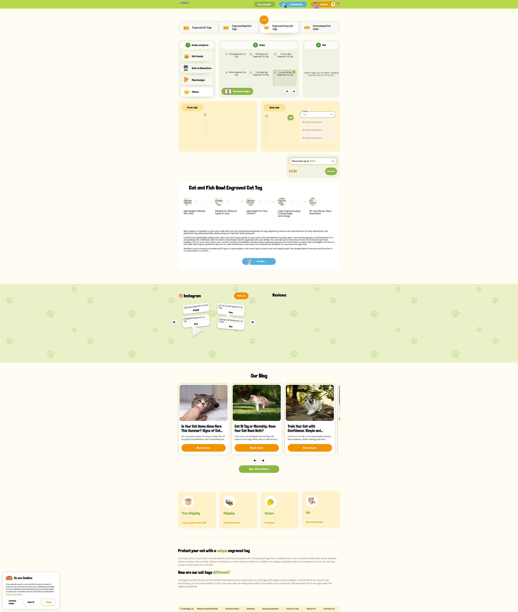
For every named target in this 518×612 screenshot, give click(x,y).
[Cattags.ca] (183, 2)
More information (14, 594)
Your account (264, 4)
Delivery (251, 608)
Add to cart (331, 171)
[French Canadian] (338, 5)
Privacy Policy (232, 608)
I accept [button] (49, 602)
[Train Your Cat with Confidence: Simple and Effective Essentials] (310, 403)
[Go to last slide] (174, 322)
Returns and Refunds (207, 608)
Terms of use (292, 608)
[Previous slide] (287, 91)
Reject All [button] (31, 602)
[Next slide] (294, 91)
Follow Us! (241, 295)
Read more (203, 447)
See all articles (259, 469)
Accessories (296, 4)
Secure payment (270, 608)
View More (261, 261)
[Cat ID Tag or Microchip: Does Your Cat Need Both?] (257, 403)
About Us (311, 608)
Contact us (329, 608)
